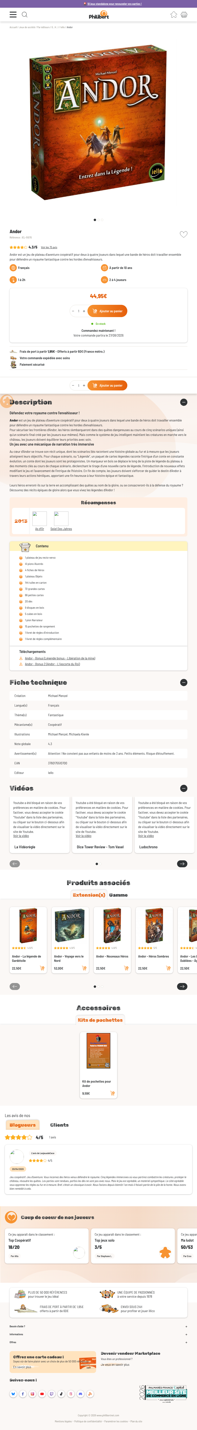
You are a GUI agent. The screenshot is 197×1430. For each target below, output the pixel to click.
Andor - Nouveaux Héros (112, 956)
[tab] (89, 895)
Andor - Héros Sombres (153, 956)
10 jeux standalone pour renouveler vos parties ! (86, 4)
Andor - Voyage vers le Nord (69, 958)
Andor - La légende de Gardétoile (26, 958)
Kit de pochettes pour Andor (96, 1083)
